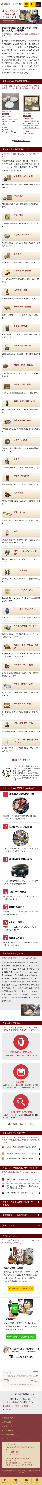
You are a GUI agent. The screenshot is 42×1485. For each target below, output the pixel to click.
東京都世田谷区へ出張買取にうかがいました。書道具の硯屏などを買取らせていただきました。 (31, 124)
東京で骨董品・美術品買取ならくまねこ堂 (21, 1471)
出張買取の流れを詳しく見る (22, 1124)
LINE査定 (15, 1482)
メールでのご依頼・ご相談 (22, 1288)
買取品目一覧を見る (22, 760)
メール (26, 1482)
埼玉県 (17, 1406)
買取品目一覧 (5, 1482)
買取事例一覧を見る (22, 141)
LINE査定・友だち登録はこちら (22, 1337)
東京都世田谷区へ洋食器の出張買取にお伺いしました (10, 122)
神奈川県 (8, 1409)
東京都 (7, 1406)
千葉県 (26, 1406)
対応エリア (17, 1402)
